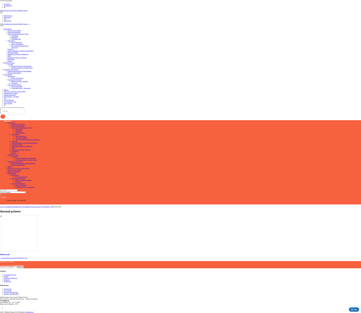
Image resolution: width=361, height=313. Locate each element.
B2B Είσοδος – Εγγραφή (11, 96)
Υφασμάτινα (11, 41)
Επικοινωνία (7, 21)
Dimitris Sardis (5, 254)
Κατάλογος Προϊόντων (10, 278)
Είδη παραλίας (8, 74)
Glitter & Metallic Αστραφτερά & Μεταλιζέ (21, 51)
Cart (5, 98)
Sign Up (21, 267)
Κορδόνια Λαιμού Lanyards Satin (21, 66)
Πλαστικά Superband (14, 32)
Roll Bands (11, 59)
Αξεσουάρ (14, 83)
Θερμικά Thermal (13, 52)
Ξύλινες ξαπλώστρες (17, 78)
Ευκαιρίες (7, 280)
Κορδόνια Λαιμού (9, 63)
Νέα (5, 19)
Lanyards (10, 64)
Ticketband (14, 37)
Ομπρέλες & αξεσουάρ (14, 80)
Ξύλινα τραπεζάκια (17, 86)
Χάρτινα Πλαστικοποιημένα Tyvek (18, 34)
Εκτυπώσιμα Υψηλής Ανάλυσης (17, 57)
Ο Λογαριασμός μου (10, 102)
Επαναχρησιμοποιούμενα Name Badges (19, 71)
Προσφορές (7, 17)
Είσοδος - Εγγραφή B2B (11, 294)
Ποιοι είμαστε (8, 103)
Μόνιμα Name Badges (14, 73)
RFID (9, 56)
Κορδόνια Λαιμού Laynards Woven (22, 68)
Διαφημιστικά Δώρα (10, 95)
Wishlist (6, 276)
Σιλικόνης (10, 49)
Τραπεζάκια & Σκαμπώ (14, 85)
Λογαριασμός (8, 5)
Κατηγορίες (7, 121)
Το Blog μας (7, 281)
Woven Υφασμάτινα (17, 44)
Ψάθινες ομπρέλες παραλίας (19, 81)
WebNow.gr (30, 312)
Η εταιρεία (7, 4)
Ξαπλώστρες (11, 76)
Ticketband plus (16, 39)
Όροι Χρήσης (8, 290)
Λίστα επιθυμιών (9, 100)
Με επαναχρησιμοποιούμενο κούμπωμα (27, 139)
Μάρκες (6, 90)
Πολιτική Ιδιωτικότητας (11, 292)
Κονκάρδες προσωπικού (11, 69)
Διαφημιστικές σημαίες (11, 93)
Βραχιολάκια (7, 29)
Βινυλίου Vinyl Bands (14, 30)
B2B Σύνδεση (8, 16)
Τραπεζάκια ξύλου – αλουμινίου (21, 88)
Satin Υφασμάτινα (16, 42)
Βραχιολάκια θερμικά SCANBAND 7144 (40, 207)
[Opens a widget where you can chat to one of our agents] (354, 309)
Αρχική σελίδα (4, 207)
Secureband (14, 35)
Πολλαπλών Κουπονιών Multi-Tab (18, 54)
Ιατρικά (10, 61)
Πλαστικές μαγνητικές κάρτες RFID (14, 91)
